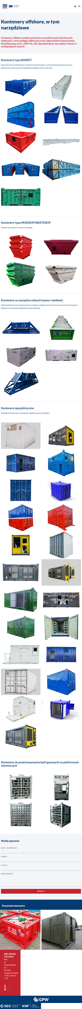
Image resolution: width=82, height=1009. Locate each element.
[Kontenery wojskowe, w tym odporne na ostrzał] (20, 930)
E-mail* (4, 865)
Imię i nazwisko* (9, 848)
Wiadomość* (7, 874)
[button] (75, 6)
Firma (4, 856)
